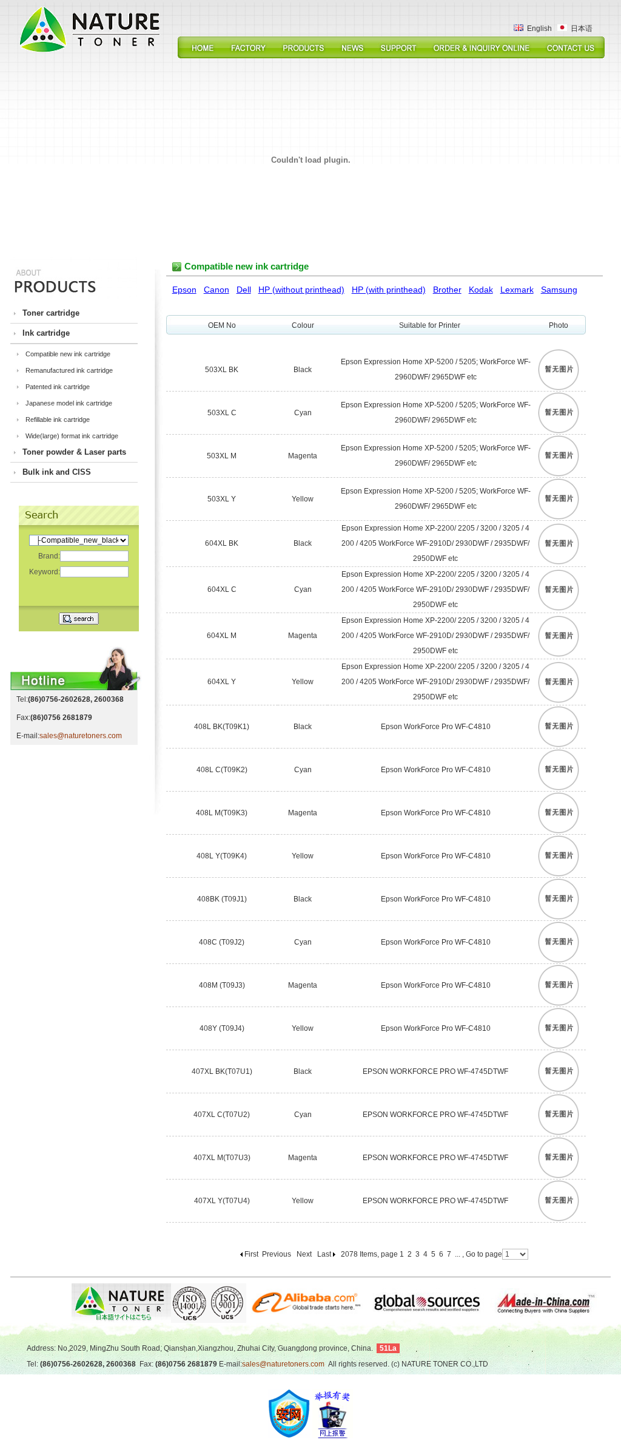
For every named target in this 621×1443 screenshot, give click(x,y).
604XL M (222, 635)
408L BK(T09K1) (221, 726)
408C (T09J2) (221, 942)
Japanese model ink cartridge (68, 403)
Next (304, 1254)
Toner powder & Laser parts (74, 452)
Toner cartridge (50, 312)
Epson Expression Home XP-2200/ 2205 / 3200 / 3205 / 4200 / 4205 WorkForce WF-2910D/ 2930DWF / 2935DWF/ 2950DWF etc (435, 543)
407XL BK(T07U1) (222, 1071)
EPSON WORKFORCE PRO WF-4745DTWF (435, 1071)
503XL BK (221, 369)
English (537, 28)
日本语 (579, 28)
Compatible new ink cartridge (67, 354)
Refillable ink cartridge (57, 419)
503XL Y (221, 499)
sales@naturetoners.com (80, 736)
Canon (216, 289)
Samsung (559, 289)
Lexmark (517, 289)
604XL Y (221, 681)
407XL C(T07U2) (221, 1114)
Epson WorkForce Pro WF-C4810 (436, 726)
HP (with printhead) (389, 289)
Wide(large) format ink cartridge (71, 436)
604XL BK (221, 543)
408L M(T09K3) (221, 813)
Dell (244, 289)
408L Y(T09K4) (221, 856)
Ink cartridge (46, 333)
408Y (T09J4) (222, 1028)
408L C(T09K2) (221, 770)
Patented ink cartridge (57, 386)
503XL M (222, 456)
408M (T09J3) (222, 985)
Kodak (481, 289)
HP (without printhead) (301, 289)
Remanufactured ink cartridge (69, 370)
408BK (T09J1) (222, 899)
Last (324, 1254)
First (251, 1254)
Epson (184, 289)
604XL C (222, 589)
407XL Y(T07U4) (222, 1201)
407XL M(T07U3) (221, 1157)
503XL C (222, 413)
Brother (447, 289)
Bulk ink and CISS (56, 472)
